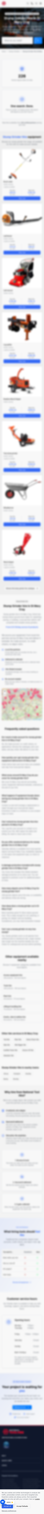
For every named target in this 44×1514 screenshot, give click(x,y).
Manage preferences (9, 1511)
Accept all (7, 1506)
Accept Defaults (22, 1506)
